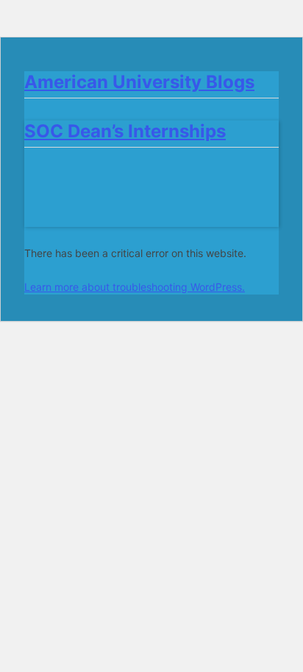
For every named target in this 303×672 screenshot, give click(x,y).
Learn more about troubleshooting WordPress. (134, 287)
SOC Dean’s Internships (125, 131)
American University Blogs (139, 82)
